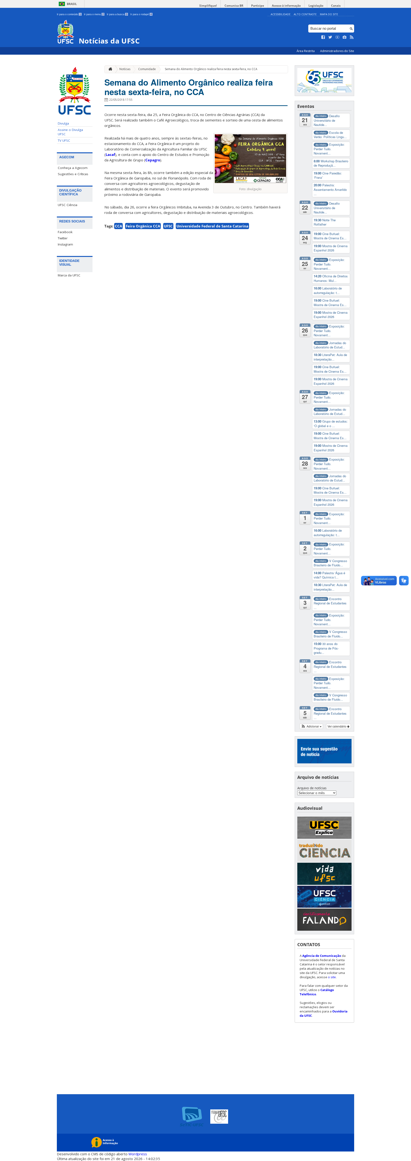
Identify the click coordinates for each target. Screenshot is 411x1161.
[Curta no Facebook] (323, 37)
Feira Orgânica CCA (143, 226)
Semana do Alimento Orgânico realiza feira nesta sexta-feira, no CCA (211, 69)
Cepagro (152, 160)
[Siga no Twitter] (330, 37)
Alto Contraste (305, 14)
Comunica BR (234, 6)
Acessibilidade (280, 14)
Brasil (72, 4)
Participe (257, 6)
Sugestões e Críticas (73, 174)
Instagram (65, 244)
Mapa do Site (329, 14)
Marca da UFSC (69, 275)
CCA (118, 226)
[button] (311, 726)
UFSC (168, 226)
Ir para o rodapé (141, 14)
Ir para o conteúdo (69, 14)
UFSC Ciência (67, 205)
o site (332, 977)
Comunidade (147, 69)
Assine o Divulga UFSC (70, 132)
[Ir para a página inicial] (109, 69)
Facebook (65, 232)
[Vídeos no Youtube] (337, 37)
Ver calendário (337, 726)
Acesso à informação (286, 6)
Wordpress (137, 1153)
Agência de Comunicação (321, 956)
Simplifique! (208, 6)
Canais (336, 6)
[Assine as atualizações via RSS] (352, 37)
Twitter (63, 238)
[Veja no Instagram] (345, 37)
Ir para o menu (94, 14)
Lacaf (110, 154)
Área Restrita (306, 51)
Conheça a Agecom (73, 168)
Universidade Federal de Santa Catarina (212, 226)
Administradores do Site (337, 51)
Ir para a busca (117, 14)
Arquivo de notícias (312, 788)
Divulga (63, 123)
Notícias (124, 69)
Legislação (315, 6)
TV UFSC (64, 140)
